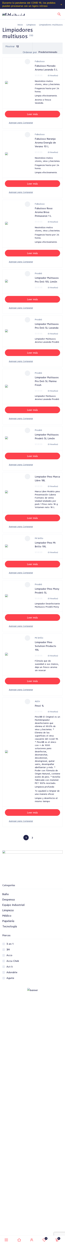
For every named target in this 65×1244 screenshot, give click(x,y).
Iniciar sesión (31, 1239)
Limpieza (31, 24)
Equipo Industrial (13, 905)
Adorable (11, 972)
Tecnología (9, 926)
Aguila (10, 977)
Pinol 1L (39, 705)
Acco (9, 955)
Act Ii (9, 966)
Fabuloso (40, 61)
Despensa (8, 899)
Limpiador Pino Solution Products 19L (45, 646)
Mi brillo (39, 538)
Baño (5, 894)
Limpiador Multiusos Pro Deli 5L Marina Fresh (47, 381)
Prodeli (38, 273)
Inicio (20, 24)
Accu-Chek (12, 960)
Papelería (8, 921)
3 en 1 (9, 943)
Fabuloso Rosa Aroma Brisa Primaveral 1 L (43, 212)
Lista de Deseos (46, 1238)
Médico (6, 915)
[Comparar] (21, 122)
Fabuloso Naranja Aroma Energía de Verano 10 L (45, 142)
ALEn (37, 701)
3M (8, 949)
